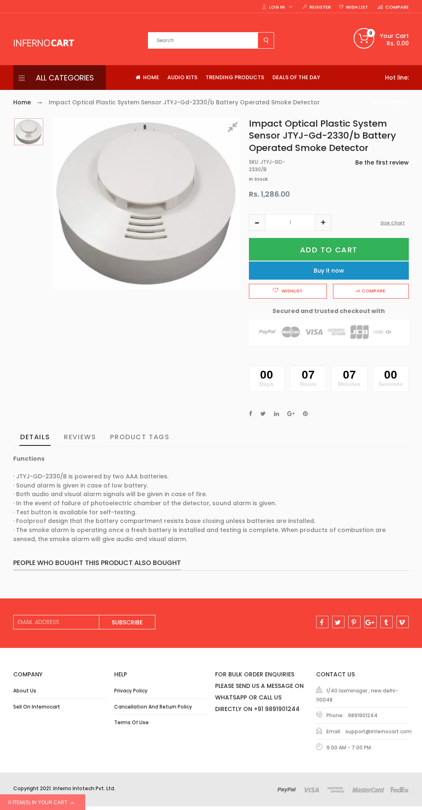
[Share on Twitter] (263, 414)
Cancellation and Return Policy (153, 706)
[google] (370, 622)
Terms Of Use (131, 722)
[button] (257, 222)
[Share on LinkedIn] (276, 414)
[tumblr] (386, 622)
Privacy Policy (131, 690)
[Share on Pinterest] (305, 414)
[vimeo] (402, 622)
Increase (323, 222)
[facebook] (322, 622)
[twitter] (338, 622)
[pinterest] (354, 622)
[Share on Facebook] (250, 414)
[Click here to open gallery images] (234, 128)
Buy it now (329, 270)
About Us (24, 690)
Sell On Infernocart (36, 706)
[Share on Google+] (291, 414)
